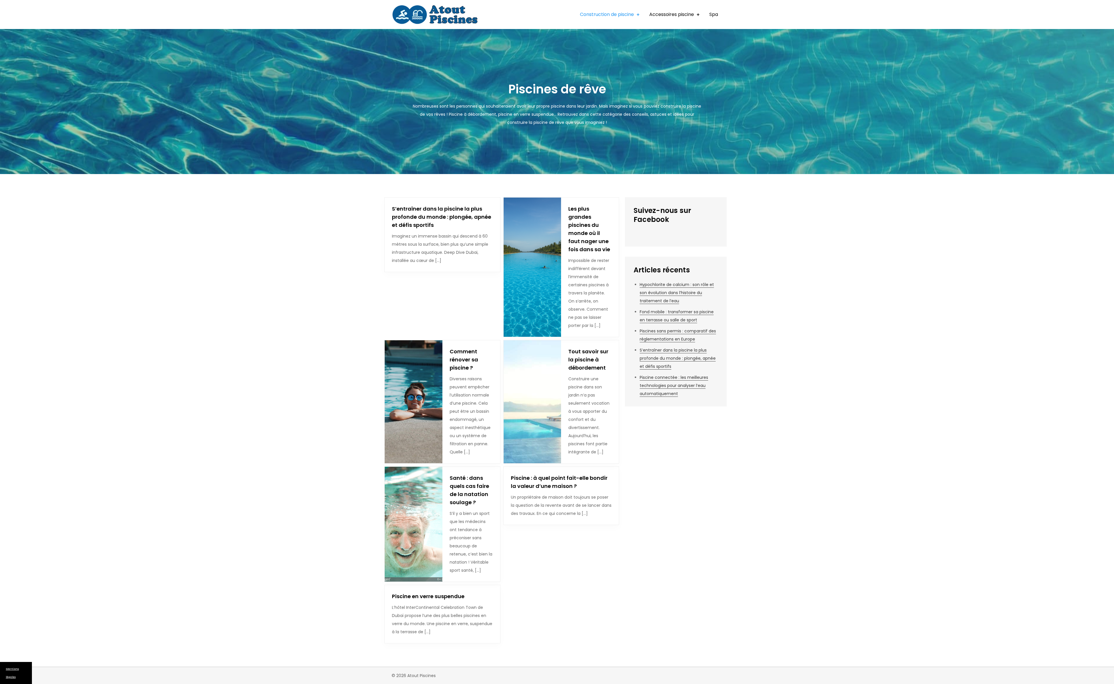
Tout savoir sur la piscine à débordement (588, 359)
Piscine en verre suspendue (428, 596)
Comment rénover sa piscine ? (464, 359)
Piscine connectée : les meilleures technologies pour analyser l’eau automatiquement (674, 385)
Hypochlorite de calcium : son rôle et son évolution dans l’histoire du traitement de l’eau (677, 293)
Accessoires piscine (671, 14)
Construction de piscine (607, 14)
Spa (713, 14)
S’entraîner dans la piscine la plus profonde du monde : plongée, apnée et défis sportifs (441, 217)
